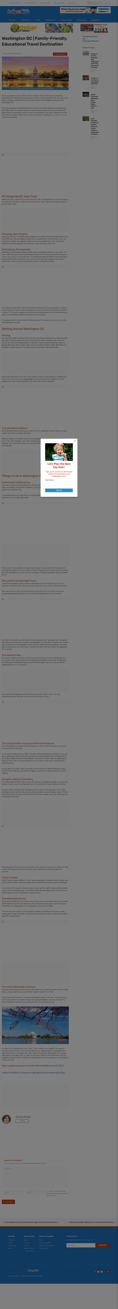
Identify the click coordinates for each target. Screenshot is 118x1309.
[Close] (75, 441)
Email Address (50, 480)
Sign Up (59, 490)
